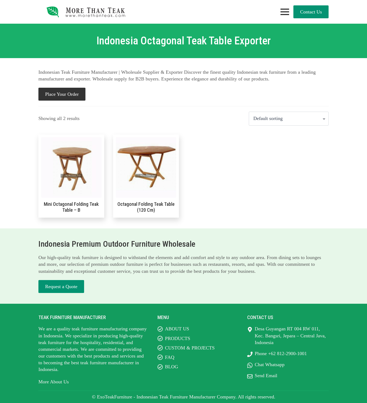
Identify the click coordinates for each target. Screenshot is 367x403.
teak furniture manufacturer (107, 362)
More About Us (53, 381)
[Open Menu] (284, 12)
